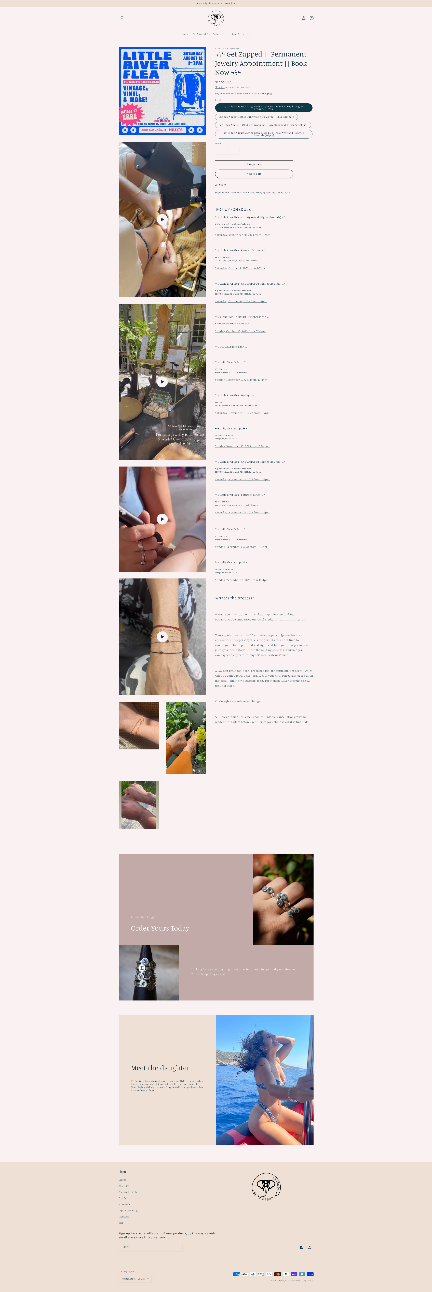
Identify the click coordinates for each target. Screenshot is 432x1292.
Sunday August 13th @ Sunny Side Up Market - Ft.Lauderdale (256, 116)
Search (123, 1179)
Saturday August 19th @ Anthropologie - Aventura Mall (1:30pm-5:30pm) (263, 124)
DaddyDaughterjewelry (285, 1281)
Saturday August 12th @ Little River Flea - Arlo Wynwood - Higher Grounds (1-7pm (264, 107)
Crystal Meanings (129, 1210)
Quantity (219, 143)
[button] (122, 18)
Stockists (124, 1216)
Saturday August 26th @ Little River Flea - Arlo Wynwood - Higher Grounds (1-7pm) (264, 134)
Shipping (220, 87)
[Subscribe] (178, 1247)
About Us (124, 1185)
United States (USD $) (133, 1278)
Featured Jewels (128, 1192)
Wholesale (125, 1204)
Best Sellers (125, 1198)
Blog (121, 1222)
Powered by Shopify (304, 1281)
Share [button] (222, 184)
